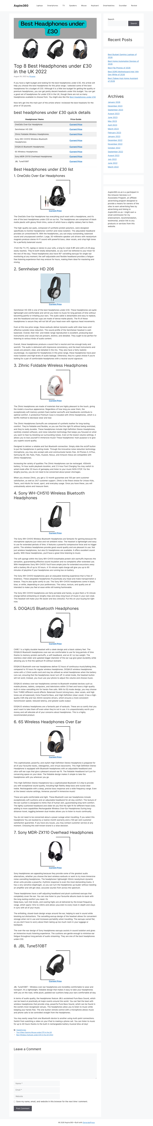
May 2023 (112, 121)
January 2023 (114, 136)
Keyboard (95, 5)
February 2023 (114, 133)
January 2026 (114, 102)
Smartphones (52, 5)
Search (111, 19)
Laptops (40, 5)
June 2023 (112, 117)
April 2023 (112, 125)
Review (134, 5)
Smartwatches (108, 5)
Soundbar (123, 5)
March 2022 (113, 167)
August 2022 (113, 155)
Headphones (21, 1030)
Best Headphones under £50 (83, 97)
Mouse (84, 5)
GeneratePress (89, 1122)
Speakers (73, 5)
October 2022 (114, 148)
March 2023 (113, 129)
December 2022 (115, 140)
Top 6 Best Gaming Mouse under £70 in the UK (34, 1032)
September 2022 (115, 152)
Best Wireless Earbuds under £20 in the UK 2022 (34, 1035)
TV (63, 5)
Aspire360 (21, 5)
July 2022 (112, 159)
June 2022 (112, 163)
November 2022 (115, 144)
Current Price (76, 124)
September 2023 (115, 110)
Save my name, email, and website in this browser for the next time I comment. (52, 1101)
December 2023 (115, 106)
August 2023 (114, 114)
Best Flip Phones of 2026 (119, 68)
